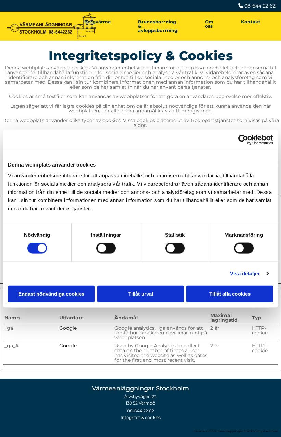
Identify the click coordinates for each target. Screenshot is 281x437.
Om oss (209, 24)
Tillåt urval (140, 293)
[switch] (106, 248)
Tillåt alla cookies (230, 293)
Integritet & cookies (141, 417)
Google (68, 328)
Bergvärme (97, 21)
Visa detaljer (245, 273)
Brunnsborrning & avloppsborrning (158, 26)
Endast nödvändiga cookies (51, 293)
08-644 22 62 (140, 410)
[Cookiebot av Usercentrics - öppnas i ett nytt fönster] (243, 140)
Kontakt (250, 21)
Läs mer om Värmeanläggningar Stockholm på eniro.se (236, 431)
